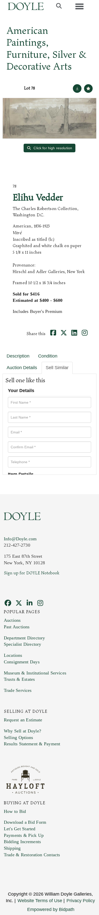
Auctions (12, 620)
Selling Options (18, 737)
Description (18, 356)
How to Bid (15, 811)
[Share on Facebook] (54, 333)
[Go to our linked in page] (30, 603)
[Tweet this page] (64, 333)
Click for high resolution (52, 148)
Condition (47, 356)
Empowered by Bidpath (50, 909)
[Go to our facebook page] (8, 603)
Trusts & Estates (19, 679)
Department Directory (24, 637)
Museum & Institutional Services (35, 672)
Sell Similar (57, 367)
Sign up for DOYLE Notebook (31, 573)
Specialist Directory (22, 644)
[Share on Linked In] (75, 333)
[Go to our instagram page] (85, 333)
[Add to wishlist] (88, 88)
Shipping (12, 848)
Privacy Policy (81, 900)
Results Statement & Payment (32, 743)
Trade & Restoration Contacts (32, 854)
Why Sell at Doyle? (22, 730)
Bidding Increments (22, 841)
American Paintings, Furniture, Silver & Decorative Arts (46, 49)
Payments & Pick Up (24, 835)
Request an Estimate (23, 719)
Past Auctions (16, 626)
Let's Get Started (19, 828)
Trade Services (18, 690)
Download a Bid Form (25, 822)
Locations (13, 655)
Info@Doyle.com (20, 538)
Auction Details (22, 367)
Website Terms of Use (40, 900)
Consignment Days (22, 661)
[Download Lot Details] (77, 88)
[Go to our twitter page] (19, 603)
